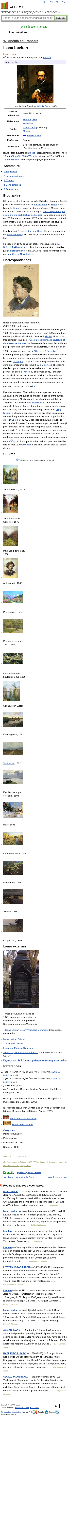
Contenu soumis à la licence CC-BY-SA (21, 1162)
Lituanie (17, 208)
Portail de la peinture (22, 1124)
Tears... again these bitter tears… (20, 1052)
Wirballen (28, 123)
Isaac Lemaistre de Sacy (21, 1177)
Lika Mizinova (37, 402)
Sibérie (37, 351)
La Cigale (17, 419)
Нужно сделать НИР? (29, 1172)
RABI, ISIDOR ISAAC (14, 1353)
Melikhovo (47, 365)
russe (32, 152)
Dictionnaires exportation (11, 1412)
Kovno (54, 204)
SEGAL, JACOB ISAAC (15, 1376)
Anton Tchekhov (33, 231)
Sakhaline (52, 351)
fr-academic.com (13, 5)
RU (44, 2)
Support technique (22, 1407)
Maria (26, 406)
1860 (34, 119)
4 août (26, 127)
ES (63, 2)
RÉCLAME (34, 1407)
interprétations (18, 32)
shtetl (19, 201)
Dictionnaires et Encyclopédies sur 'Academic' (31, 12)
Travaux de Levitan (13, 1043)
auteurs (27, 1165)
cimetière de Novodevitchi (20, 254)
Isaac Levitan (58, 1162)
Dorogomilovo (17, 250)
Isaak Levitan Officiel (14, 1039)
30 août (27, 119)
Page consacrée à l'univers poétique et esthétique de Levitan (35, 1060)
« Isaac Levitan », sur (26, 1030)
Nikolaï (48, 336)
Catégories (9, 1130)
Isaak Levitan (10, 1310)
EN (51, 2)
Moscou (27, 131)
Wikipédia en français (13, 1165)
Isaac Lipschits (54, 1177)
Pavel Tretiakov (14, 234)
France (26, 371)
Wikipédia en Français (34, 26)
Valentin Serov (43, 106)
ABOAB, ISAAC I (12, 1330)
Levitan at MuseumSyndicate (18, 1048)
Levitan (47, 57)
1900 (32, 127)
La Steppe (18, 361)
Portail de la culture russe (23, 1118)
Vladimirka (8, 763)
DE (57, 2)
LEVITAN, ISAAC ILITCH (16, 1267)
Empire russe (34, 135)
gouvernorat (40, 204)
